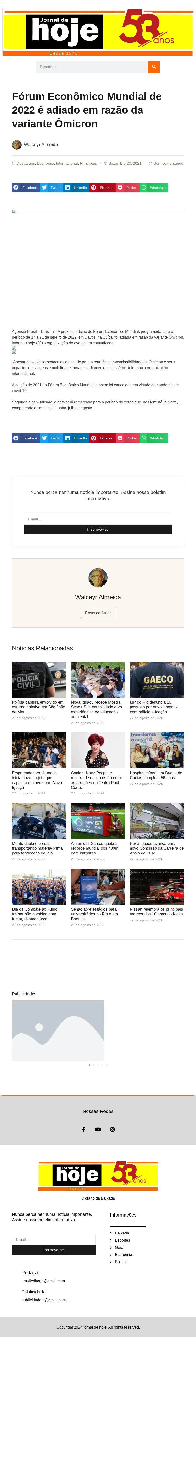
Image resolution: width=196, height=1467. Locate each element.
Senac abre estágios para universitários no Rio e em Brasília (94, 914)
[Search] (154, 67)
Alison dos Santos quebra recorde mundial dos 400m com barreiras (94, 848)
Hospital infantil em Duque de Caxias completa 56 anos (156, 775)
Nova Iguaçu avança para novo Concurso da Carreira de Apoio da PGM (157, 848)
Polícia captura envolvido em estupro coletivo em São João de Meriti (38, 707)
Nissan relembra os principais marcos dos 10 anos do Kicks (156, 911)
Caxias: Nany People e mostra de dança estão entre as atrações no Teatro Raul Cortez (96, 780)
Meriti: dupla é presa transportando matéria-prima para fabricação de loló (37, 848)
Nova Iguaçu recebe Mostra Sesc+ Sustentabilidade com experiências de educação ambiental (96, 709)
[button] (26, 187)
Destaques (25, 163)
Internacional (67, 163)
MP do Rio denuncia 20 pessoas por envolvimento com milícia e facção (153, 707)
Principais (88, 163)
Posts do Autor (98, 613)
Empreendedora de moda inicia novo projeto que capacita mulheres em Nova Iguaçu (37, 780)
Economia (45, 163)
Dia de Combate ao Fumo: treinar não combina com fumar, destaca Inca (35, 914)
